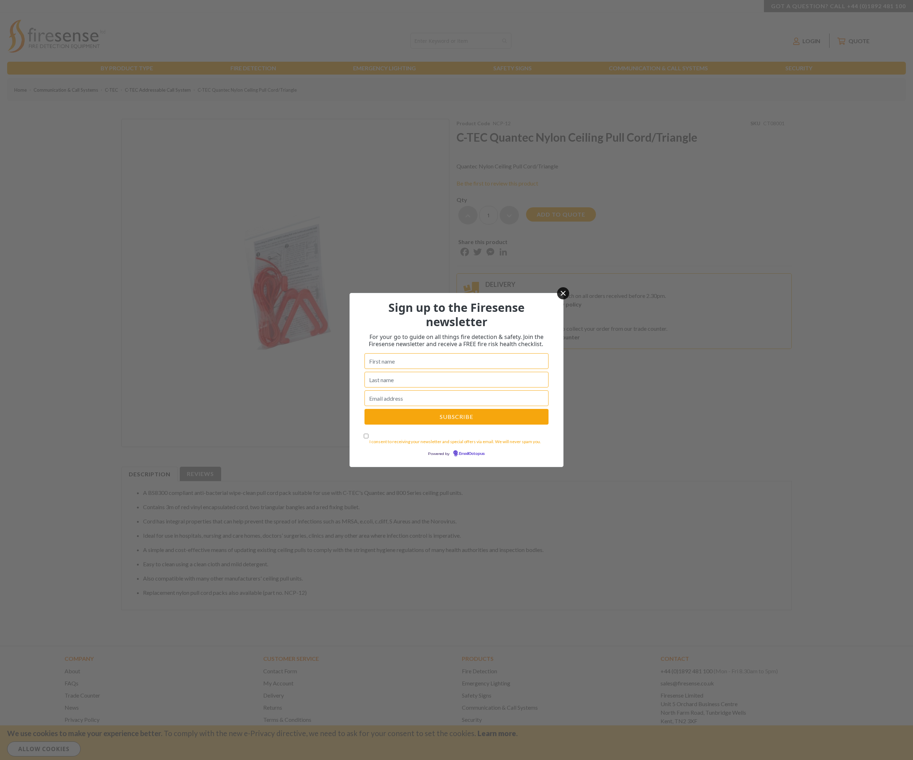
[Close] (563, 293)
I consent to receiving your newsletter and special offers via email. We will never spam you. (455, 441)
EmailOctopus (472, 454)
